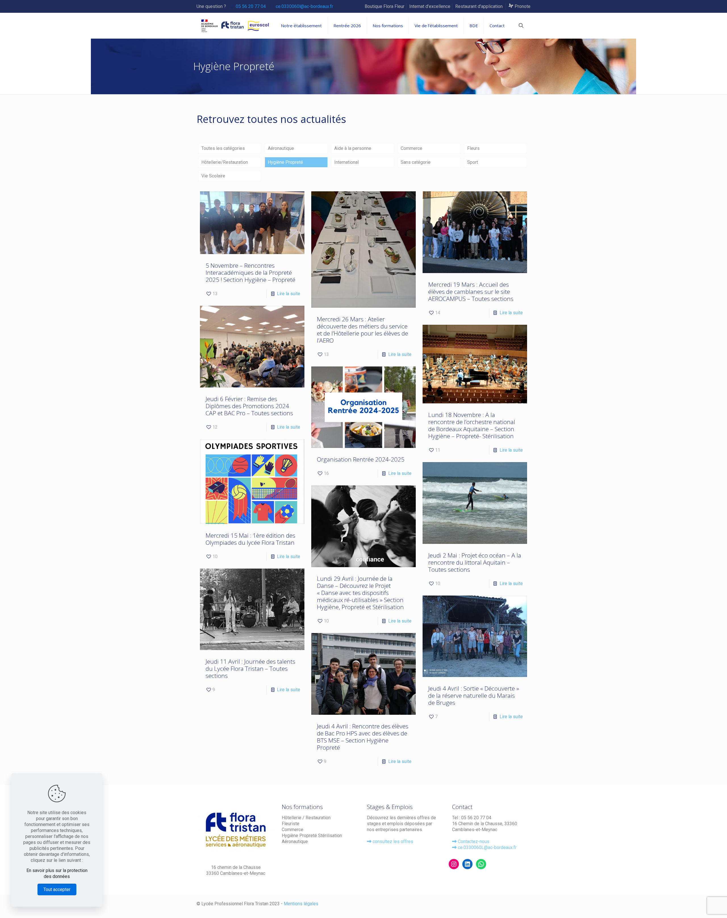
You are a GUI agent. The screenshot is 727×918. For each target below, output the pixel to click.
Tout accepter (56, 889)
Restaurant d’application (479, 6)
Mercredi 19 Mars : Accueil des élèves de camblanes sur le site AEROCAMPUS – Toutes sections (470, 291)
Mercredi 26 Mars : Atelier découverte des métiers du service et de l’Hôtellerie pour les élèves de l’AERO (362, 329)
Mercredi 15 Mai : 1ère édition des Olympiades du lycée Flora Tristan (250, 538)
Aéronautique (281, 148)
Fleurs (473, 148)
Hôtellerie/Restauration (224, 162)
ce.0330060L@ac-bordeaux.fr (487, 847)
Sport (472, 162)
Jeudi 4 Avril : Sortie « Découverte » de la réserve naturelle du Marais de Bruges (473, 695)
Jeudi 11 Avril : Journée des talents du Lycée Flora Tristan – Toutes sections (250, 668)
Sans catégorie (416, 162)
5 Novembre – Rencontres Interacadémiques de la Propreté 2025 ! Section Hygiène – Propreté (250, 272)
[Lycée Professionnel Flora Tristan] (233, 25)
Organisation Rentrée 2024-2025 (360, 459)
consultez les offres (392, 841)
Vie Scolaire (213, 176)
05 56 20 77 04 (251, 6)
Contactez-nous (473, 841)
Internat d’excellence (429, 6)
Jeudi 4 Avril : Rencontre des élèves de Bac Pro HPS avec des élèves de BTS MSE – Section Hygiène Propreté (362, 736)
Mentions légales (301, 903)
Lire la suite (288, 293)
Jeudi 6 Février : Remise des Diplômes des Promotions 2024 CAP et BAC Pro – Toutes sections (249, 406)
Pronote (521, 6)
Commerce (411, 148)
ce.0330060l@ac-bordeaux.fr (304, 6)
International (346, 162)
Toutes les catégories (223, 148)
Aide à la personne (352, 148)
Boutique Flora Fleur (384, 6)
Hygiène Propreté (285, 162)
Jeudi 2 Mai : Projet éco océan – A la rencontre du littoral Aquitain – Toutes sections (474, 562)
